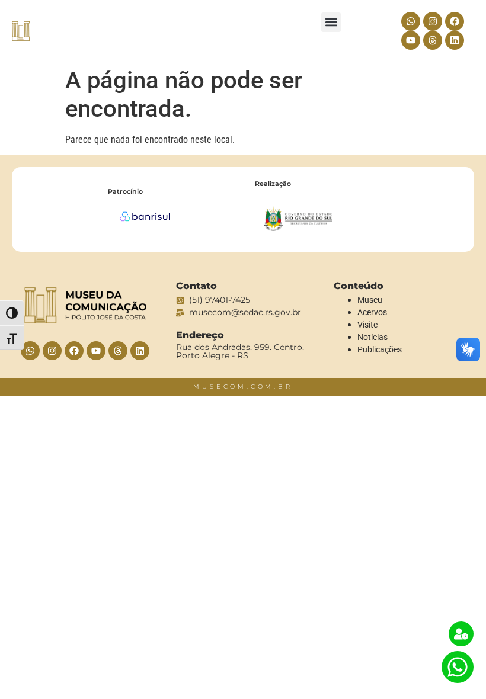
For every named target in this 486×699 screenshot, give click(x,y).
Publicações (379, 349)
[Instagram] (432, 21)
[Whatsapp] (410, 21)
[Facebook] (454, 21)
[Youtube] (410, 40)
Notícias (372, 337)
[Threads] (432, 40)
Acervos (372, 312)
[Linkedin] (454, 40)
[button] (331, 22)
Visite (367, 324)
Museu (369, 299)
